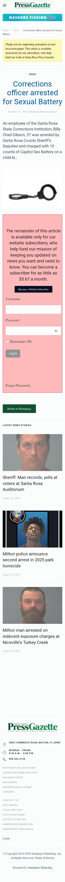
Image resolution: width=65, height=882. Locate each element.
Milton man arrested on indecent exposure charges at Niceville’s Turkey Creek (31, 636)
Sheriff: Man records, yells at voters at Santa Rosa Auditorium (30, 483)
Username (13, 298)
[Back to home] (32, 5)
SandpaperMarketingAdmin (43, 111)
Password (12, 320)
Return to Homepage (19, 408)
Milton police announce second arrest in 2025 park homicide (28, 559)
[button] (4, 5)
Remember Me (20, 341)
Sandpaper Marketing (40, 867)
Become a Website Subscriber (33, 289)
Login (6, 838)
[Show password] (56, 330)
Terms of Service (44, 858)
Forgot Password (18, 385)
